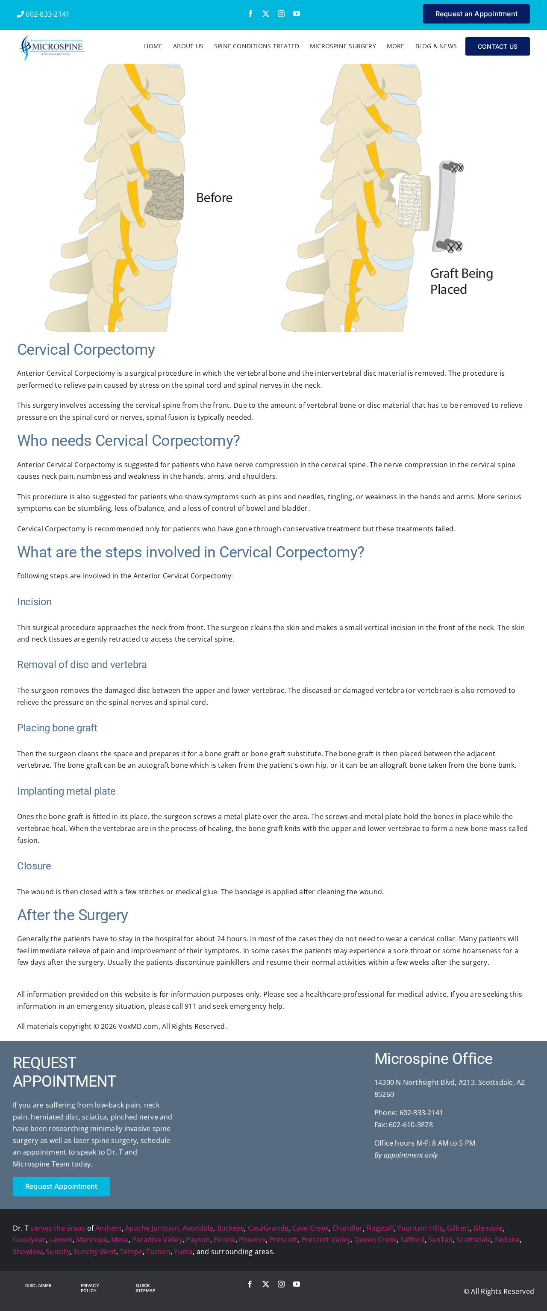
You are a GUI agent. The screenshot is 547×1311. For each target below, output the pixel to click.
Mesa (120, 1239)
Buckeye (230, 1228)
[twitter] (265, 13)
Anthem (108, 1228)
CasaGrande (268, 1228)
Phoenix (252, 1239)
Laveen (60, 1239)
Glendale (488, 1228)
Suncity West (95, 1251)
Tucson (158, 1251)
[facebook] (250, 13)
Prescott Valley (326, 1239)
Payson (198, 1239)
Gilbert (458, 1228)
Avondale (197, 1228)
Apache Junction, (153, 1228)
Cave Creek (310, 1228)
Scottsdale (473, 1239)
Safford (412, 1239)
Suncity (58, 1251)
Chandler (347, 1228)
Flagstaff (380, 1228)
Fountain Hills (420, 1228)
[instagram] (281, 13)
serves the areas (57, 1228)
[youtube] (296, 13)
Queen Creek (375, 1239)
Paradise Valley (157, 1239)
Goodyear (29, 1239)
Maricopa (91, 1239)
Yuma (183, 1251)
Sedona (507, 1239)
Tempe (131, 1251)
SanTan (440, 1239)
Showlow (27, 1251)
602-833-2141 (47, 14)
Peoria (224, 1239)
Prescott (283, 1239)
